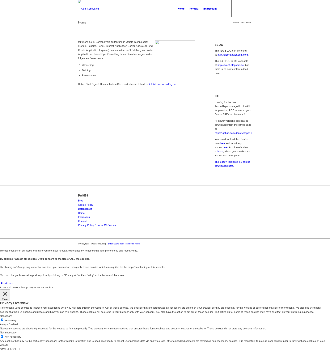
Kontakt (82, 221)
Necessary (11, 320)
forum (220, 151)
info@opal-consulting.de (162, 84)
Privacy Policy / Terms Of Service (97, 225)
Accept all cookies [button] (10, 287)
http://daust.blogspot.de (231, 65)
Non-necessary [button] (8, 332)
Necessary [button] (6, 316)
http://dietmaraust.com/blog (233, 54)
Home (82, 22)
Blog (80, 200)
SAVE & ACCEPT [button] (10, 349)
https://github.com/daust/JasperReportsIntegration (242, 133)
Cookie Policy (85, 204)
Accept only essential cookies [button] (37, 287)
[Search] (223, 8)
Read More (7, 283)
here (222, 143)
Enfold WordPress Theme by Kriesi (124, 243)
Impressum (84, 217)
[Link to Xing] (249, 8)
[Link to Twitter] (237, 8)
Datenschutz (85, 208)
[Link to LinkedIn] (243, 8)
